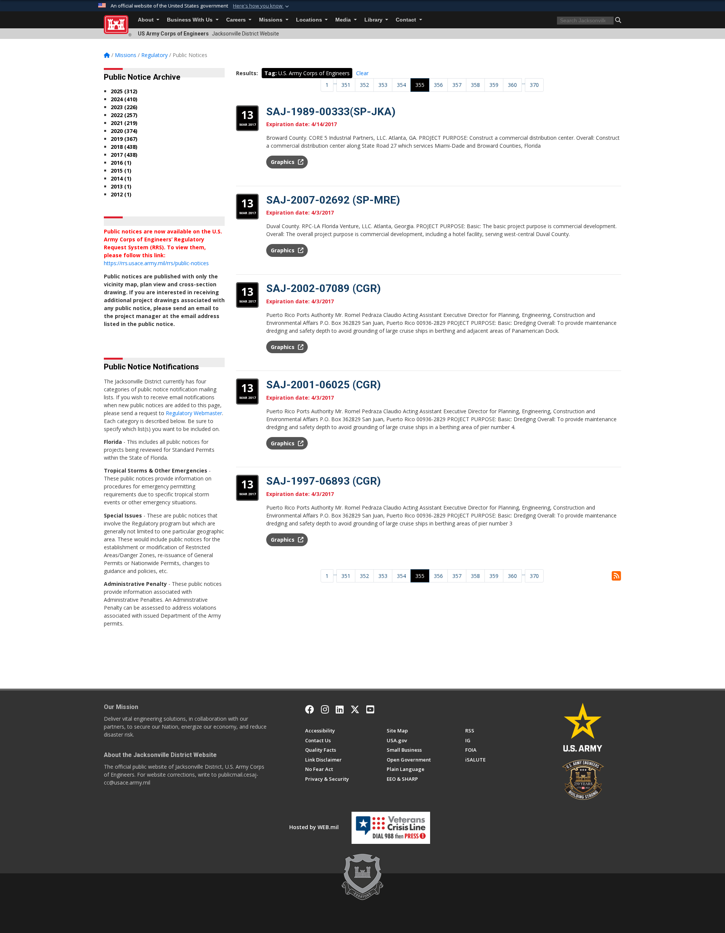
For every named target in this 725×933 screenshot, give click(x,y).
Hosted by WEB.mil (314, 827)
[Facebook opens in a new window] (309, 709)
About (146, 20)
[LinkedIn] (340, 709)
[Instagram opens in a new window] (325, 709)
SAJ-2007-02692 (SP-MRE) (333, 200)
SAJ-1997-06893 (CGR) (323, 481)
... (335, 82)
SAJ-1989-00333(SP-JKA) (330, 111)
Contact (407, 20)
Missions (271, 20)
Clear (362, 73)
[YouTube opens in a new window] (370, 709)
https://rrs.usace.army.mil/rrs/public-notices (156, 263)
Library (374, 20)
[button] (261, 6)
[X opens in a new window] (354, 709)
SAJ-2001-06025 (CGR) (323, 384)
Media (343, 20)
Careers (236, 20)
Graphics (283, 161)
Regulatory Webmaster (194, 413)
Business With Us (190, 20)
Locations (310, 20)
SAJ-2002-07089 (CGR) (323, 288)
